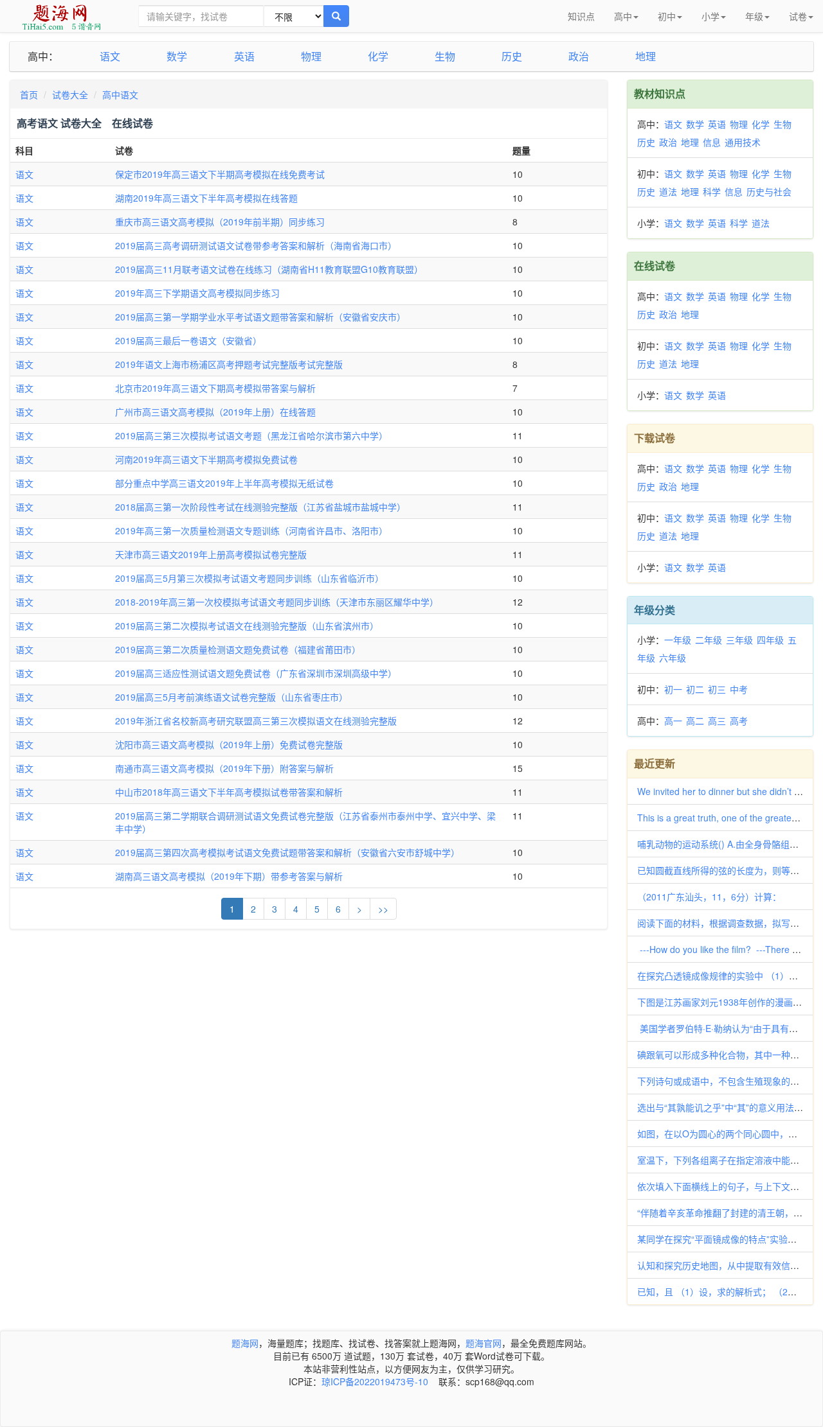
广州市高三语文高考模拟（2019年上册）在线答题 (215, 411)
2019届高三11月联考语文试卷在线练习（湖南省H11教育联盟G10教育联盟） (269, 269)
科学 (712, 191)
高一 (673, 720)
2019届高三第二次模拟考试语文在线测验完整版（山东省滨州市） (247, 625)
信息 (712, 142)
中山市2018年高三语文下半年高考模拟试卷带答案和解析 (229, 791)
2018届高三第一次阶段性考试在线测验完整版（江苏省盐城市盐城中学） (260, 506)
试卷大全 (70, 94)
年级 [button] (754, 16)
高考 (739, 720)
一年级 (677, 639)
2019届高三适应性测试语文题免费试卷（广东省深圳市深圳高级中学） (256, 673)
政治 (578, 56)
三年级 (739, 639)
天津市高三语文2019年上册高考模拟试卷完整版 (211, 554)
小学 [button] (710, 16)
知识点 (581, 16)
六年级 (672, 657)
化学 (378, 56)
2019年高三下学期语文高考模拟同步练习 (197, 292)
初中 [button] (667, 16)
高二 (695, 720)
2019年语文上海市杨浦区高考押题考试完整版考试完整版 (229, 364)
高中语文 (120, 94)
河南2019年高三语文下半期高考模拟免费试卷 (206, 459)
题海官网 (484, 1342)
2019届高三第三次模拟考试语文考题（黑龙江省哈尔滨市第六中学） (251, 435)
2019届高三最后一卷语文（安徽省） (188, 340)
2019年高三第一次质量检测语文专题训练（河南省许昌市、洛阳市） (251, 530)
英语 (244, 56)
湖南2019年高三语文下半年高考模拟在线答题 (206, 197)
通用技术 (743, 142)
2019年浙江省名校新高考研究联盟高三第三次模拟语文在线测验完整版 (256, 720)
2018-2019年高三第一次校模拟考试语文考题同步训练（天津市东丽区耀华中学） (277, 601)
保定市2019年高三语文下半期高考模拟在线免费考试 (220, 174)
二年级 (708, 639)
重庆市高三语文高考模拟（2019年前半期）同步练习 (220, 221)
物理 (311, 56)
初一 (673, 689)
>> (383, 908)
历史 (512, 56)
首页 (29, 94)
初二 (695, 689)
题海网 (244, 1342)
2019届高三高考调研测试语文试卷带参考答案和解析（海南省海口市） (256, 245)
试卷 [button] (798, 16)
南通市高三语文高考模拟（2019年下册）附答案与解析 (224, 768)
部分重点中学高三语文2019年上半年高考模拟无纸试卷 (224, 483)
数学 (177, 56)
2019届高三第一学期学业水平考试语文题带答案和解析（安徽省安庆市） (260, 316)
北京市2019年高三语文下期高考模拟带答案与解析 (215, 387)
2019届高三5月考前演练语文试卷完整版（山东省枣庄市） (231, 696)
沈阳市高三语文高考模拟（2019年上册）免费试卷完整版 (229, 744)
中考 (739, 689)
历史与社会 (768, 191)
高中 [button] (623, 16)
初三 (717, 689)
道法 (668, 191)
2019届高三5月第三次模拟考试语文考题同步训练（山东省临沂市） (249, 578)
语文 (110, 56)
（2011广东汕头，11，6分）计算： (710, 896)
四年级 (770, 639)
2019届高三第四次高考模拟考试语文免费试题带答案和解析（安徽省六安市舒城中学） (287, 852)
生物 (445, 56)
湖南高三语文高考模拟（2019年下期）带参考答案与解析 (229, 876)
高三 (717, 720)
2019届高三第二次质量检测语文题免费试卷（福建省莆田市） (238, 649)
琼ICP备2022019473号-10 (374, 1381)
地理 (645, 56)
